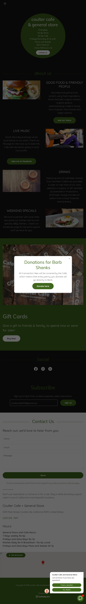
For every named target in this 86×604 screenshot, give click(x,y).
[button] (80, 598)
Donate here (43, 286)
